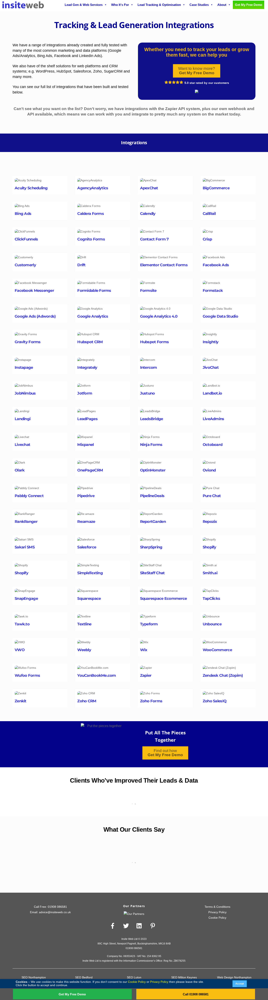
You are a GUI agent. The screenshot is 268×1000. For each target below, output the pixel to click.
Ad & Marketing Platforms (39, 161)
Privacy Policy (217, 912)
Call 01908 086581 (196, 994)
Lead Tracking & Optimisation (159, 4)
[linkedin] (140, 926)
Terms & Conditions (217, 906)
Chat (109, 161)
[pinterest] (153, 926)
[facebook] (113, 926)
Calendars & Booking (86, 161)
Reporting (140, 166)
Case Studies (199, 4)
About (221, 4)
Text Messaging (163, 166)
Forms (158, 161)
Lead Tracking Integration (234, 161)
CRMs (122, 161)
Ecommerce (140, 161)
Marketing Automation (114, 166)
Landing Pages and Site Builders (190, 161)
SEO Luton (134, 977)
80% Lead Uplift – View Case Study (134, 869)
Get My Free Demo (72, 994)
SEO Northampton (34, 977)
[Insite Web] (23, 6)
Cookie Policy (217, 917)
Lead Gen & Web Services (84, 4)
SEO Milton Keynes (184, 977)
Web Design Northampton (234, 977)
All (64, 161)
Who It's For (120, 4)
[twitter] (127, 926)
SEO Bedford (84, 977)
